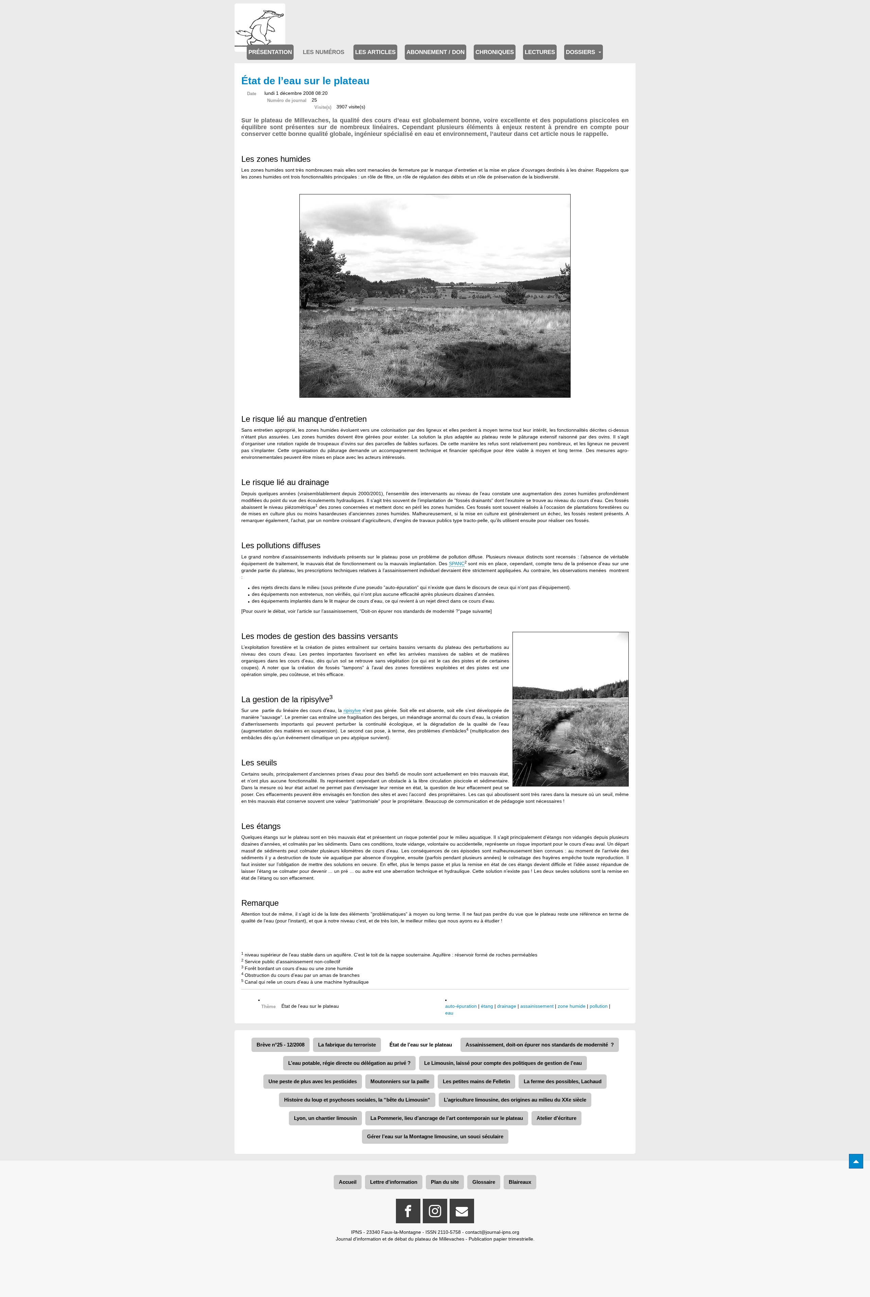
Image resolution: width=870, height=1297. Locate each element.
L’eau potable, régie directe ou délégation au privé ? (349, 1063)
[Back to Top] (856, 1161)
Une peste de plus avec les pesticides (312, 1081)
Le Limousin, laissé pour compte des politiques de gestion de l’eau (503, 1063)
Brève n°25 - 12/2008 (280, 1045)
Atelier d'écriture (556, 1118)
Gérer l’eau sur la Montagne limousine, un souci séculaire (435, 1136)
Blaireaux (520, 1182)
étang (487, 1006)
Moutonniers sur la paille (399, 1081)
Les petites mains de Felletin (476, 1081)
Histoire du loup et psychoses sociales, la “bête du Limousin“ (357, 1100)
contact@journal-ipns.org (492, 1232)
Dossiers (581, 52)
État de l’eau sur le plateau (420, 1045)
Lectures (540, 52)
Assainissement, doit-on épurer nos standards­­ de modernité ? (540, 1045)
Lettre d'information (393, 1182)
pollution (599, 1006)
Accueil (347, 1182)
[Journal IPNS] (259, 12)
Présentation (270, 52)
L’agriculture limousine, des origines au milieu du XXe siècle (515, 1100)
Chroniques (494, 52)
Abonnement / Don (435, 52)
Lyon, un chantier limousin (325, 1118)
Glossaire (483, 1182)
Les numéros (323, 52)
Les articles (375, 52)
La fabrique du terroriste (347, 1045)
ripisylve (352, 710)
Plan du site (445, 1182)
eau (449, 1013)
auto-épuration (461, 1006)
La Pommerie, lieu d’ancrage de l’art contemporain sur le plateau (446, 1118)
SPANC (457, 563)
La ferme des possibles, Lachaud (563, 1081)
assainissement (537, 1006)
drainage (506, 1006)
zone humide (572, 1006)
